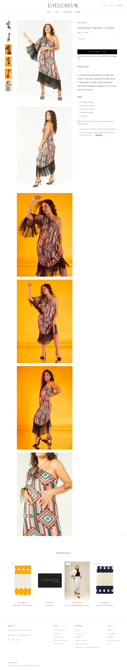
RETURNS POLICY (113, 640)
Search (112, 5)
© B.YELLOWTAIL (12, 663)
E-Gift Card (50, 605)
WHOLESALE (67, 12)
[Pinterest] (18, 639)
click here (98, 135)
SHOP (57, 12)
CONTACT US (80, 634)
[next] (121, 583)
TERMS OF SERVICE (81, 644)
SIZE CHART (111, 634)
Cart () (119, 5)
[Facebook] (8, 639)
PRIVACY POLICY (81, 640)
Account (105, 5)
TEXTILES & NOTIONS (60, 640)
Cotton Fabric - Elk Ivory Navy (104, 605)
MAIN (49, 12)
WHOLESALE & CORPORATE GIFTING (87, 647)
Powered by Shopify (32, 665)
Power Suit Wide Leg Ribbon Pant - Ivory (77, 605)
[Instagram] (13, 639)
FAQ (109, 644)
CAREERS (78, 637)
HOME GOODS (59, 644)
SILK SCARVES (58, 637)
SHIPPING (111, 637)
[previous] (6, 583)
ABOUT (78, 12)
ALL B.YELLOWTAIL (59, 630)
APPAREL (56, 634)
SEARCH (110, 630)
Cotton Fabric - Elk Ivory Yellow (22, 605)
